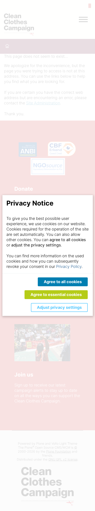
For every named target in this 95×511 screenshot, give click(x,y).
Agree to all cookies (63, 281)
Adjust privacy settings (59, 307)
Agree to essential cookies (56, 294)
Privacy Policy (69, 266)
